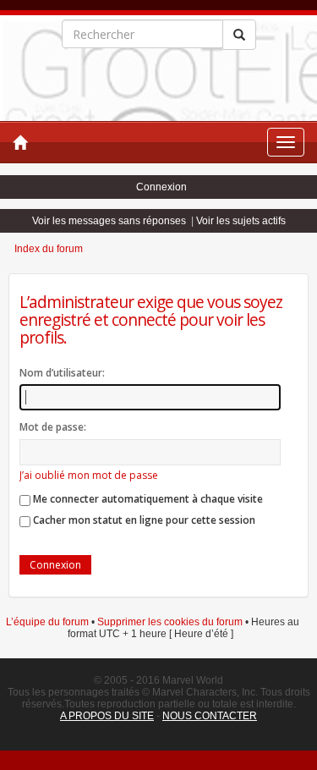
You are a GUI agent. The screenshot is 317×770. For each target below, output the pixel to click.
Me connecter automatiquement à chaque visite (146, 499)
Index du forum (48, 249)
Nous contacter (209, 716)
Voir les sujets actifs (241, 221)
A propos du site (107, 716)
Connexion (161, 187)
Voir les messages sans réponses (109, 221)
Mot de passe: (52, 427)
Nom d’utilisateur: (62, 373)
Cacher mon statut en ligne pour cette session (142, 520)
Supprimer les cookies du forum (170, 622)
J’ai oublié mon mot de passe (88, 475)
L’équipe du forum (47, 622)
